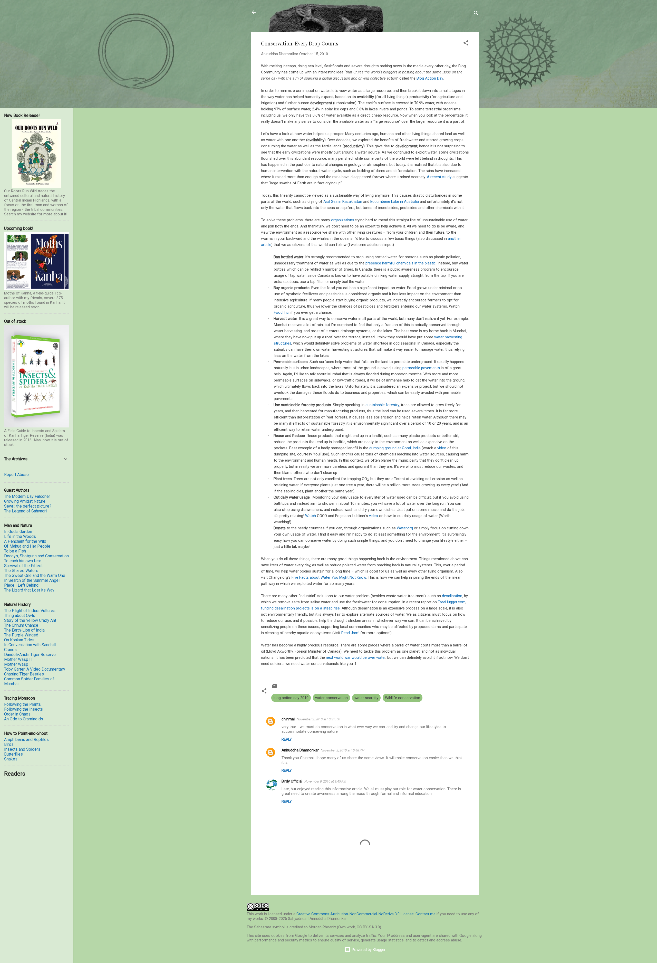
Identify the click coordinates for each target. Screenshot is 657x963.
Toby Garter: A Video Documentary (34, 669)
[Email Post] (274, 687)
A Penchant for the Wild (25, 541)
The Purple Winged (21, 635)
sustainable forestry (382, 405)
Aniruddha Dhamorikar (300, 750)
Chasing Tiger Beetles (24, 674)
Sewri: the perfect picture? (27, 506)
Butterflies (13, 754)
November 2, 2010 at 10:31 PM (318, 719)
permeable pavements (421, 368)
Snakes (10, 759)
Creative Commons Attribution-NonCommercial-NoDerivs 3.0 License (355, 914)
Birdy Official (292, 781)
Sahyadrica (280, 12)
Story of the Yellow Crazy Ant (30, 620)
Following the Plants (22, 704)
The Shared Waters (21, 570)
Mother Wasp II (18, 659)
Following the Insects (23, 709)
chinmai (288, 719)
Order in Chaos (17, 714)
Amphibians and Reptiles (26, 739)
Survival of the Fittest (23, 565)
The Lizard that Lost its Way (29, 590)
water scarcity (366, 697)
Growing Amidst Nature (24, 501)
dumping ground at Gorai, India (395, 448)
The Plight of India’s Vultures (29, 610)
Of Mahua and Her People (27, 546)
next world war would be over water (355, 657)
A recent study (439, 177)
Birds (9, 744)
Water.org (405, 528)
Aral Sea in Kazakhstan (342, 201)
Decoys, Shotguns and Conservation (36, 556)
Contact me (426, 914)
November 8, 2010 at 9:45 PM (325, 781)
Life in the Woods (20, 536)
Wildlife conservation (402, 697)
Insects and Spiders (22, 749)
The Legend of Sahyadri (25, 511)
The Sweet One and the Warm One (34, 575)
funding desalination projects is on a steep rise (300, 608)
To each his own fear (22, 560)
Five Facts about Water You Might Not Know (329, 577)
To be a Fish (15, 551)
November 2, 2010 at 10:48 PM (342, 750)
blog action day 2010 (291, 697)
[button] (466, 44)
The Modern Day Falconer (27, 496)
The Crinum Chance (21, 625)
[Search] (476, 14)
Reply (287, 739)
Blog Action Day (430, 78)
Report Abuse (16, 474)
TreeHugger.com (452, 602)
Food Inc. (281, 312)
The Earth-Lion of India (24, 630)
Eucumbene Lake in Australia (394, 201)
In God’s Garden (18, 531)
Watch (310, 515)
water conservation (331, 697)
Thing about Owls (19, 615)
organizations (342, 220)
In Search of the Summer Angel (32, 580)
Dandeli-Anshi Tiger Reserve (30, 654)
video (441, 448)
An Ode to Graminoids (23, 719)
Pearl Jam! (350, 633)
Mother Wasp (16, 664)
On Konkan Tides (19, 639)
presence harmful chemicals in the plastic (400, 263)
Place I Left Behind (21, 585)
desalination (452, 596)
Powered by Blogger (368, 949)
